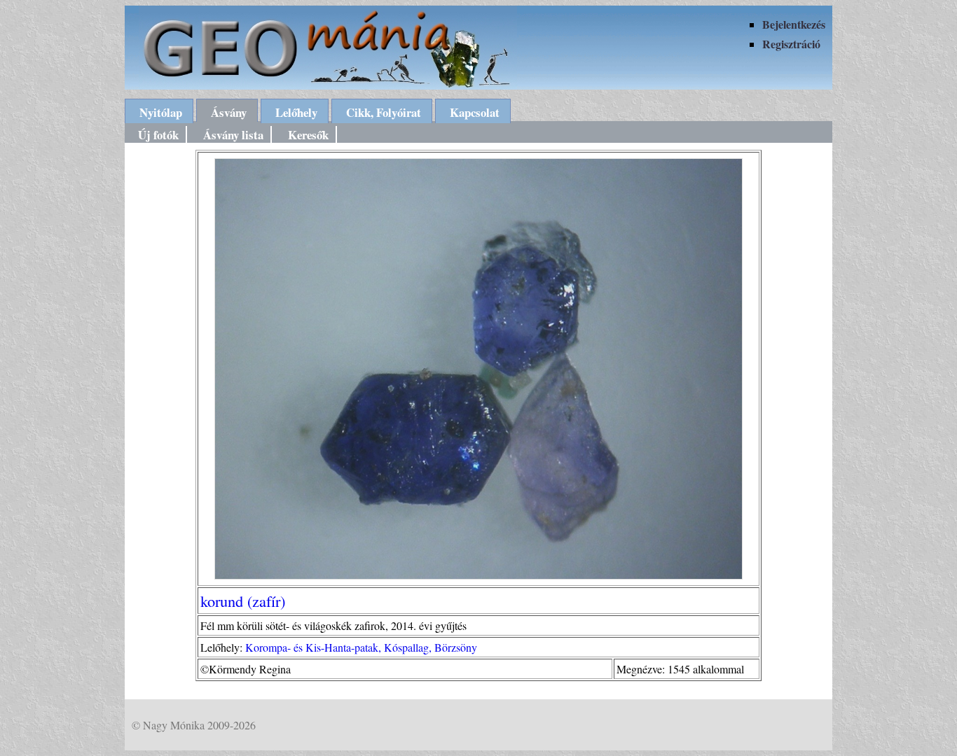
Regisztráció (791, 44)
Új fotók (158, 135)
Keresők (308, 135)
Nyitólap (160, 112)
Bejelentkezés (793, 24)
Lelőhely (296, 112)
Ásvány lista (233, 135)
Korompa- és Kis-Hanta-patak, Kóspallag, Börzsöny (361, 647)
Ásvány (229, 112)
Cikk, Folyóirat (383, 112)
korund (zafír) (242, 600)
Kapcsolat (475, 112)
